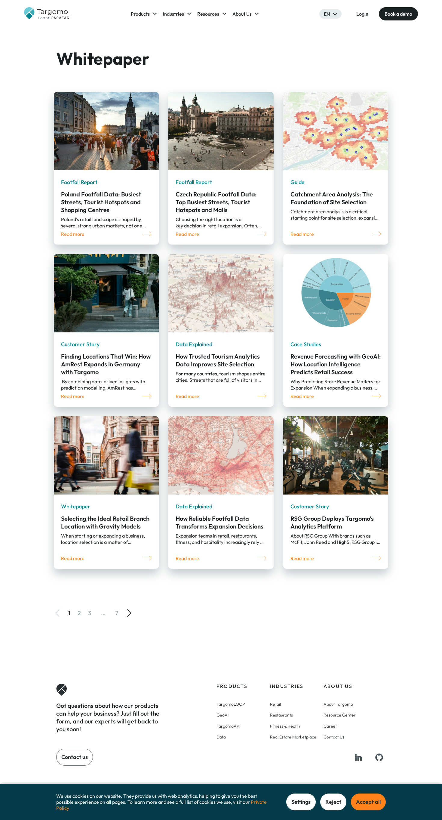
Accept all (368, 801)
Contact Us (334, 737)
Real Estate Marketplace (293, 737)
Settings (301, 801)
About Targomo (338, 704)
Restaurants (281, 715)
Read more (72, 234)
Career (330, 726)
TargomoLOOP (230, 704)
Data (221, 737)
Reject (333, 801)
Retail (275, 704)
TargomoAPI (228, 726)
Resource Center (340, 715)
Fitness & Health (285, 726)
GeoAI (222, 715)
